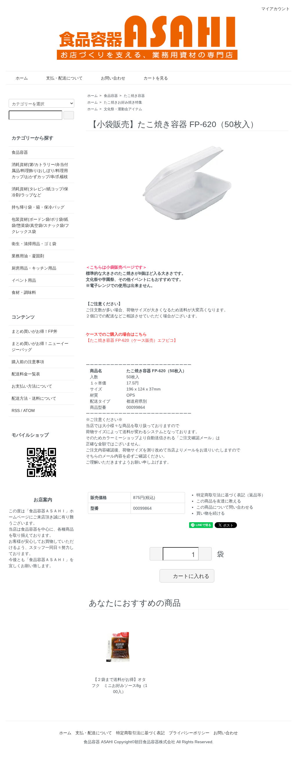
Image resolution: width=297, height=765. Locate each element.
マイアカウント (275, 8)
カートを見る (156, 78)
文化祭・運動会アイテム (123, 109)
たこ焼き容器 (134, 96)
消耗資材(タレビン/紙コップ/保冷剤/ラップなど (40, 192)
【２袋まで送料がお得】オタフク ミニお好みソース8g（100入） (119, 685)
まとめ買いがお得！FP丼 (34, 331)
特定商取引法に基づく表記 (140, 732)
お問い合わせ (113, 78)
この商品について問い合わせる (224, 507)
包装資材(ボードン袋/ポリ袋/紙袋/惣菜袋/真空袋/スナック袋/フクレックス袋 (40, 225)
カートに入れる (191, 575)
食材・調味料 (24, 292)
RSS (16, 410)
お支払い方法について (32, 386)
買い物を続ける (210, 513)
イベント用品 (24, 280)
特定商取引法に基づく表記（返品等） (230, 495)
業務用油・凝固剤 (28, 256)
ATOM (29, 410)
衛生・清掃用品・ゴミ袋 (34, 243)
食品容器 (111, 96)
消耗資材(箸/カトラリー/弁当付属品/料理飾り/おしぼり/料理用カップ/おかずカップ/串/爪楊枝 (40, 170)
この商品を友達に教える (218, 501)
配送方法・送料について (34, 398)
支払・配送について (64, 78)
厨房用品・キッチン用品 (34, 268)
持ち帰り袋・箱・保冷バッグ (38, 207)
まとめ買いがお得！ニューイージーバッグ (40, 346)
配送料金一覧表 (26, 374)
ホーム (22, 78)
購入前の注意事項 (28, 361)
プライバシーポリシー (189, 732)
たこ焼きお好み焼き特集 (123, 102)
